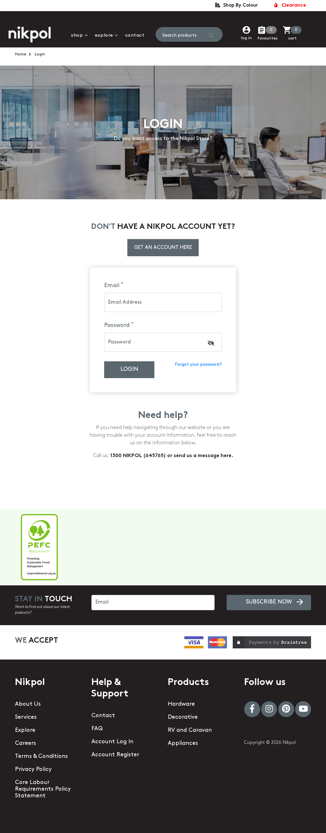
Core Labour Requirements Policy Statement (43, 789)
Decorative (183, 717)
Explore (104, 35)
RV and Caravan (190, 730)
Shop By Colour (239, 5)
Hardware (181, 704)
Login (129, 369)
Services (26, 717)
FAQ (97, 729)
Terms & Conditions (41, 756)
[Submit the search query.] (211, 35)
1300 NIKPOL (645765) (138, 455)
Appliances (183, 743)
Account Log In (112, 742)
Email (113, 285)
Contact (135, 35)
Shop (77, 35)
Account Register (115, 755)
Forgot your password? (198, 364)
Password (118, 325)
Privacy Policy (33, 770)
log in (246, 38)
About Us (28, 704)
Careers (25, 743)
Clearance (292, 5)
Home (20, 54)
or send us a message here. (200, 455)
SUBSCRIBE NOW (269, 602)
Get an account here (163, 247)
